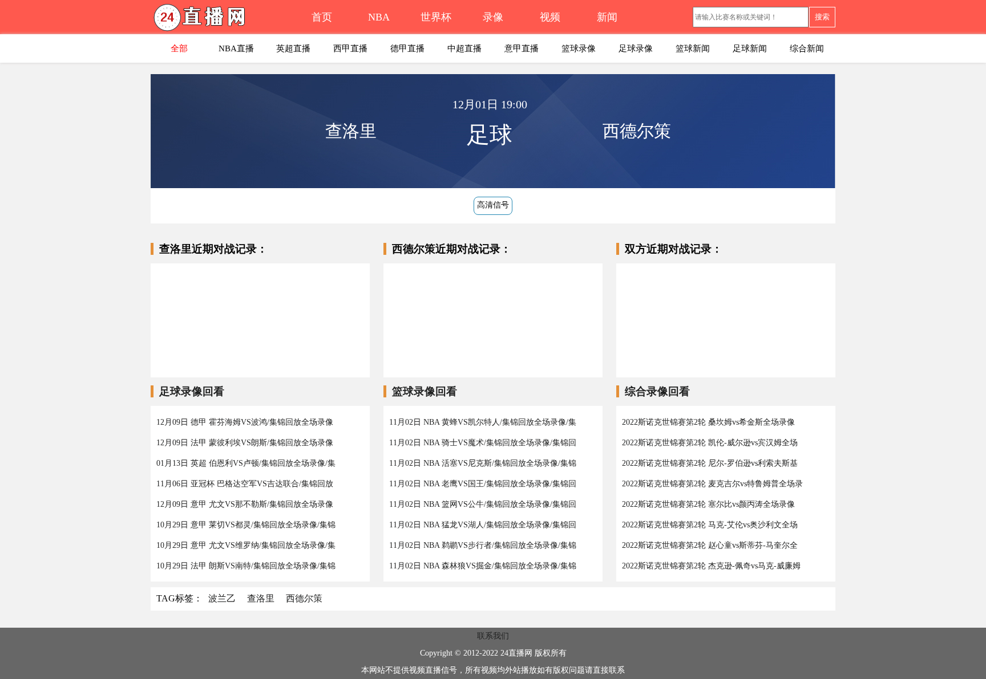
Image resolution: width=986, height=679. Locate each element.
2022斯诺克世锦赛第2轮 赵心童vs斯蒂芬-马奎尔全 (710, 545)
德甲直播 (407, 48)
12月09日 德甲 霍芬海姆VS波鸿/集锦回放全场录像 (244, 422)
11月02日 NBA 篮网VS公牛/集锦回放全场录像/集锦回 (482, 504)
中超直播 (464, 48)
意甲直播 (521, 48)
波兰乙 (222, 598)
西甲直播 (350, 48)
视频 (550, 17)
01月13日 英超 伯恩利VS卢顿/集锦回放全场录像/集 (246, 463)
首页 (322, 17)
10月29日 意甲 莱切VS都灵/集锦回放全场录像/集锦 (246, 525)
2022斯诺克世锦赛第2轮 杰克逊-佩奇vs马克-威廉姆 (711, 566)
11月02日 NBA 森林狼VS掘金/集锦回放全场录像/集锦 (482, 566)
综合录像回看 (657, 391)
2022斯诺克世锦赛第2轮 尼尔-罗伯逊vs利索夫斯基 (710, 463)
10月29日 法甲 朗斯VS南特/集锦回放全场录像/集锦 (246, 566)
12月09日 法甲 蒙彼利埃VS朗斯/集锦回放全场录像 (244, 442)
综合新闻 (807, 48)
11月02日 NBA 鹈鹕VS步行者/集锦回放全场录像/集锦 (482, 545)
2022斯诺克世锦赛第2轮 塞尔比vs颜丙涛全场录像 (708, 504)
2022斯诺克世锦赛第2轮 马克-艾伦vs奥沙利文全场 (710, 525)
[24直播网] (222, 20)
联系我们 (493, 636)
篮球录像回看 (424, 391)
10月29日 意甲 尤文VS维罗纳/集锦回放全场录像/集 (246, 545)
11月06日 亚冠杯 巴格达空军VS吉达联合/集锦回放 (244, 483)
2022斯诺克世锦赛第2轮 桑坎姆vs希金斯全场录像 (708, 422)
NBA (379, 17)
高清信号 (493, 205)
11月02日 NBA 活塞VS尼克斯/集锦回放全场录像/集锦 (482, 463)
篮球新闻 (693, 48)
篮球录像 (578, 48)
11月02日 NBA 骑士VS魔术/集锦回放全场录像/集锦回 (482, 442)
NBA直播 (236, 48)
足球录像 (636, 48)
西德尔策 (304, 598)
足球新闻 (750, 48)
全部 (179, 48)
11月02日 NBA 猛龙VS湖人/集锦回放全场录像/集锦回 (482, 525)
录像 (493, 17)
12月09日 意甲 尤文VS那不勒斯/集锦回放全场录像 (244, 504)
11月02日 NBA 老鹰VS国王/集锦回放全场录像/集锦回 (482, 483)
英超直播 (293, 48)
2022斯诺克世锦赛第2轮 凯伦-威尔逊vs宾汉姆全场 (710, 442)
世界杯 (436, 17)
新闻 (607, 17)
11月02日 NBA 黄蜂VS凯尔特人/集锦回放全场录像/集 (482, 422)
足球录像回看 (191, 391)
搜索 (822, 17)
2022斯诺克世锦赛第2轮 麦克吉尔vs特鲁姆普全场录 (712, 483)
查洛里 (260, 598)
